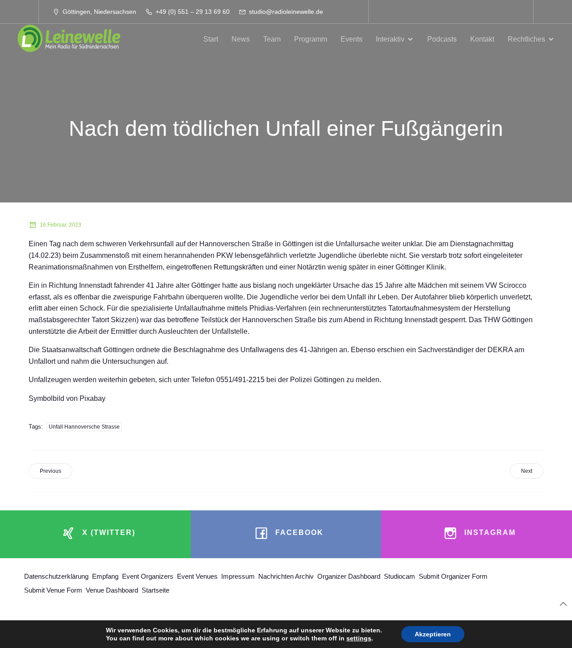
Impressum (238, 576)
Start (210, 39)
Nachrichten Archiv (286, 576)
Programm (310, 39)
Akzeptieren (433, 634)
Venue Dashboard (112, 590)
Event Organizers (147, 576)
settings (358, 638)
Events (351, 39)
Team (272, 39)
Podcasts (442, 39)
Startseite (155, 590)
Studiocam (399, 576)
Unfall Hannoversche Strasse (84, 427)
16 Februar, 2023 (60, 225)
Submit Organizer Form (453, 576)
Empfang (105, 576)
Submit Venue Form (53, 590)
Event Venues (197, 576)
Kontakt (482, 39)
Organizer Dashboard (348, 576)
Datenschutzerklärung (56, 576)
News (240, 39)
